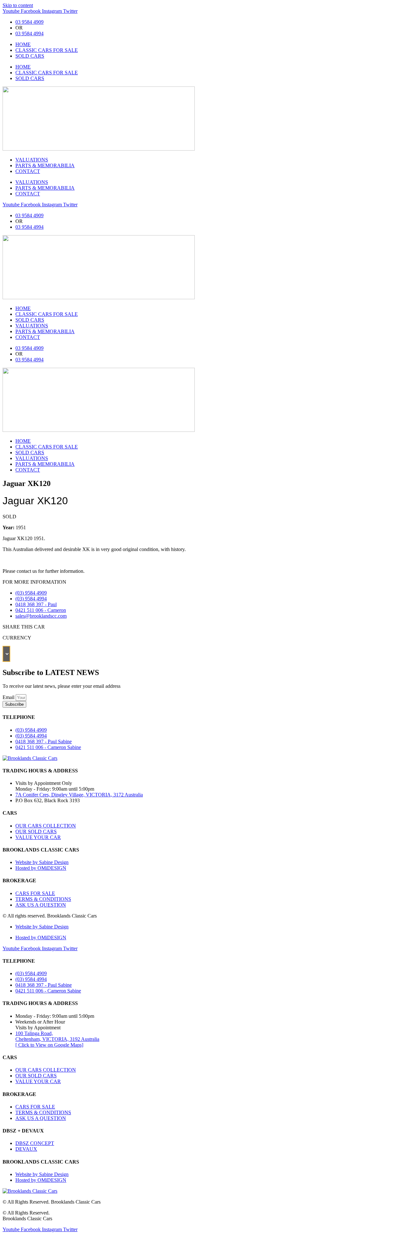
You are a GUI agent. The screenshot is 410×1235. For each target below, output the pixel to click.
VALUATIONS (31, 159)
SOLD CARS (29, 56)
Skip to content (18, 5)
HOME (23, 44)
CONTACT (27, 171)
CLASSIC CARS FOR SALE (46, 50)
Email (9, 697)
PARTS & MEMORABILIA (45, 165)
